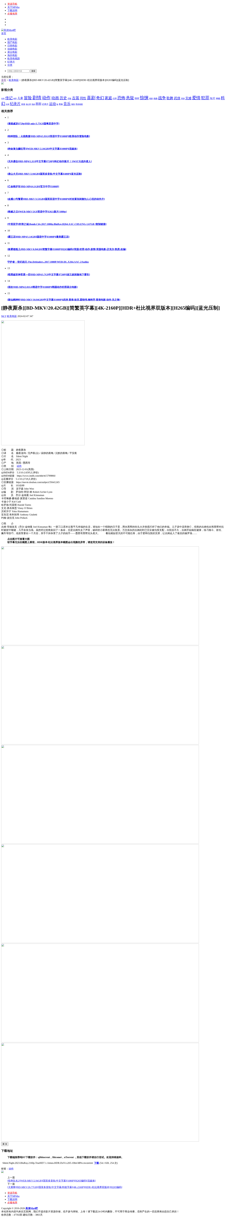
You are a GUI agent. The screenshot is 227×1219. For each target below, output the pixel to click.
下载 (96, 1163)
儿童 (20, 98)
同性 (83, 98)
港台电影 (12, 52)
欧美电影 (12, 39)
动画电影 (12, 48)
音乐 (67, 104)
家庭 (108, 98)
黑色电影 (79, 104)
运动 (52, 104)
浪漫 (183, 98)
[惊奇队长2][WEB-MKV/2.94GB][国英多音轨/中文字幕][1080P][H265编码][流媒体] (51, 1180)
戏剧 (151, 98)
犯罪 (205, 97)
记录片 (45, 104)
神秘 (218, 98)
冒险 (28, 98)
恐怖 (121, 98)
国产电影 (12, 42)
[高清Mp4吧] (8, 30)
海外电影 (12, 55)
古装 (75, 98)
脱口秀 (28, 104)
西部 (38, 103)
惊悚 (144, 97)
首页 (3, 33)
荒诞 (33, 104)
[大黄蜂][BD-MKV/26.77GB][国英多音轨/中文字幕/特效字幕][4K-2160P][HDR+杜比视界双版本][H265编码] (64, 1187)
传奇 (3, 98)
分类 (9, 65)
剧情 (36, 97)
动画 (55, 98)
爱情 (196, 97)
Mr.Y (3, 316)
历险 (69, 98)
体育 (15, 98)
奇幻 (100, 98)
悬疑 (130, 98)
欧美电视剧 (13, 58)
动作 (46, 97)
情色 (137, 98)
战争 (162, 98)
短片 (212, 98)
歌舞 (169, 98)
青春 (61, 104)
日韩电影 (12, 45)
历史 (63, 98)
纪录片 (11, 61)
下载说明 (12, 10)
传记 (9, 98)
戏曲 (155, 98)
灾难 (188, 98)
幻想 (115, 98)
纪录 (7, 104)
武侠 (177, 98)
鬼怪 (73, 104)
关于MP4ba (13, 7)
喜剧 (91, 97)
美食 (23, 104)
